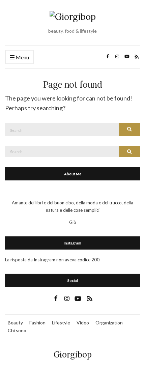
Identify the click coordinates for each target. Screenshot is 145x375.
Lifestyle (61, 322)
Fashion (37, 322)
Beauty (15, 322)
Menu (21, 57)
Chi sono (17, 330)
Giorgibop (73, 354)
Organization (109, 322)
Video (83, 322)
